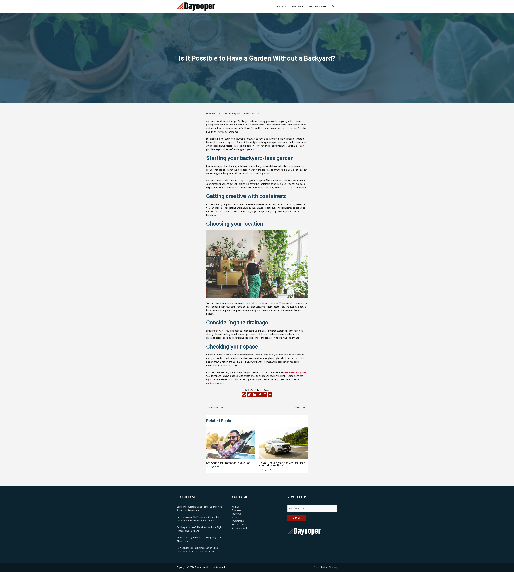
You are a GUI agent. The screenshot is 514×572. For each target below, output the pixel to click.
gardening (211, 382)
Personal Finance (240, 524)
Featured (236, 513)
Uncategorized (235, 113)
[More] (270, 394)
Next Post (301, 407)
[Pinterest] (259, 394)
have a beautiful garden (295, 372)
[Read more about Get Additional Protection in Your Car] (230, 442)
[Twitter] (249, 394)
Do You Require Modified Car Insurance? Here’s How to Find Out (282, 464)
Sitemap (333, 567)
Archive (235, 506)
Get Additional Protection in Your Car (228, 462)
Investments (238, 520)
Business (236, 510)
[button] (333, 6)
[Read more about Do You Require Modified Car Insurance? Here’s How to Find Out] (283, 442)
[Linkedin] (254, 394)
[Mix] (264, 394)
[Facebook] (244, 394)
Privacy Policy (320, 567)
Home (235, 517)
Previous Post (214, 407)
